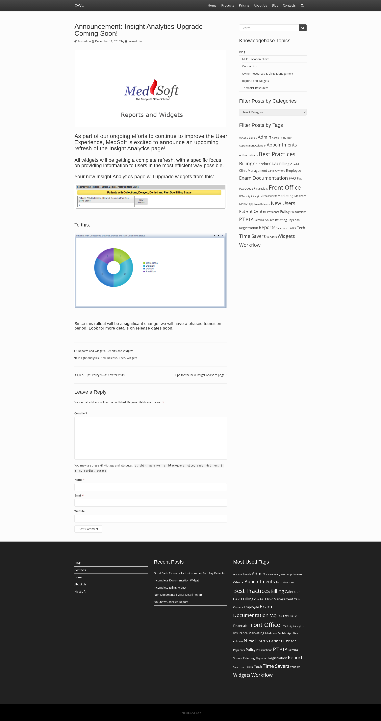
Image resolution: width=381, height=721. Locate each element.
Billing (245, 163)
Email (79, 495)
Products (227, 5)
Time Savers (252, 236)
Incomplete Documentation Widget (176, 580)
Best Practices (277, 154)
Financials (261, 188)
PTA (250, 219)
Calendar (260, 163)
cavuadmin (134, 41)
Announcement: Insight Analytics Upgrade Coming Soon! (138, 29)
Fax (299, 178)
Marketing (285, 195)
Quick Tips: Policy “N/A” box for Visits (101, 375)
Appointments (282, 145)
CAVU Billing (279, 163)
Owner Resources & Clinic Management (267, 73)
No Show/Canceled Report (171, 602)
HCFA (242, 196)
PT (242, 219)
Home (212, 5)
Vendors (272, 237)
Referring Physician (287, 220)
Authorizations (248, 155)
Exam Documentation (263, 177)
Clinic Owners (276, 171)
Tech (122, 358)
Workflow (250, 244)
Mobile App (246, 204)
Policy (285, 211)
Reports (267, 227)
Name (79, 480)
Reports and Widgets (91, 351)
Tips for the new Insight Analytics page (199, 375)
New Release (108, 358)
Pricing (244, 5)
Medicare (300, 196)
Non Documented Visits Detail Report (178, 595)
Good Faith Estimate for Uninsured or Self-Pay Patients (189, 573)
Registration (248, 228)
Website (79, 511)
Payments (273, 212)
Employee (293, 170)
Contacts (289, 5)
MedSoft (80, 591)
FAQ (292, 178)
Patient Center (253, 211)
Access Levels (248, 137)
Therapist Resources (255, 88)
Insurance (269, 196)
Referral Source (264, 220)
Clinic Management (253, 170)
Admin (264, 137)
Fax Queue (246, 188)
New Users (283, 203)
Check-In (295, 164)
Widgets (132, 358)
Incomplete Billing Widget (170, 587)
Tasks (292, 228)
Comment (80, 413)
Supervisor (281, 228)
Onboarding (249, 66)
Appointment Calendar (252, 145)
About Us (260, 5)
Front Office (285, 187)
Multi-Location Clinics (255, 59)
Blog (275, 5)
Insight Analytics (88, 358)
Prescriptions (298, 212)
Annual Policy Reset (282, 137)
